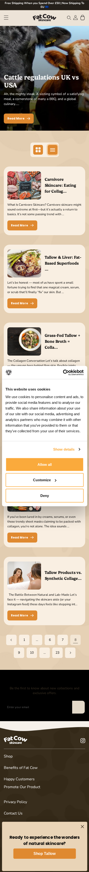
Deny (44, 495)
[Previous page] (11, 640)
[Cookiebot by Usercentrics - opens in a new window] (63, 372)
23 (57, 652)
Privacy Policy (15, 802)
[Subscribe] (78, 707)
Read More (15, 118)
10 (32, 652)
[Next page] (70, 653)
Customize (42, 480)
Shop (8, 756)
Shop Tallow (44, 854)
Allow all (44, 464)
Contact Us (13, 813)
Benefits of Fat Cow (20, 767)
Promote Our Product (22, 787)
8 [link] (75, 640)
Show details (64, 449)
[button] (6, 17)
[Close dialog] (82, 826)
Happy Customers (19, 779)
